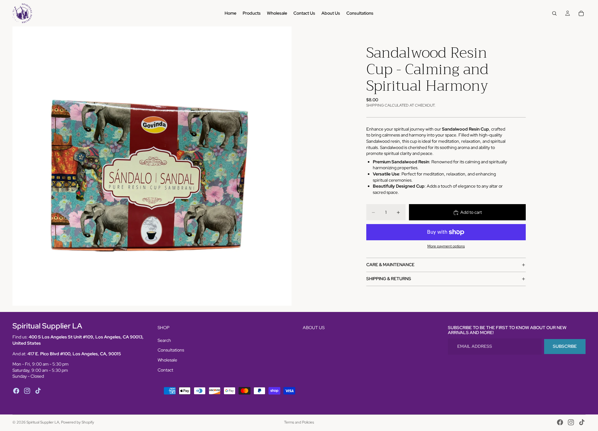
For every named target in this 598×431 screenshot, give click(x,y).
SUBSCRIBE (565, 346)
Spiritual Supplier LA (42, 422)
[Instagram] (27, 391)
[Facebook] (16, 391)
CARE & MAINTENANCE (390, 264)
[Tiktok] (38, 391)
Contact (165, 370)
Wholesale (167, 360)
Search (164, 340)
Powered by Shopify (77, 422)
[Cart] (581, 13)
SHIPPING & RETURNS (388, 278)
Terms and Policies (299, 422)
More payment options (446, 246)
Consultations (171, 350)
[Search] (554, 13)
